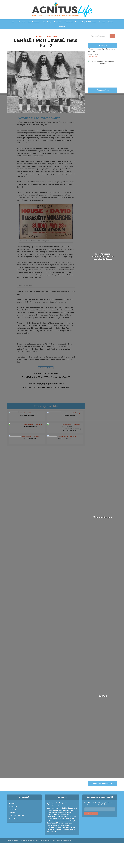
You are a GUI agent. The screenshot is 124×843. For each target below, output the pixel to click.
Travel (110, 22)
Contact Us (12, 809)
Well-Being (46, 22)
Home (13, 22)
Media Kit (12, 813)
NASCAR (103, 696)
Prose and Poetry (71, 22)
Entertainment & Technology (46, 36)
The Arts (21, 22)
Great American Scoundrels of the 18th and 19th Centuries (103, 256)
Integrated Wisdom (88, 22)
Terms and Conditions (16, 816)
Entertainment (34, 22)
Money (62, 27)
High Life (58, 22)
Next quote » (92, 56)
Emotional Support (102, 517)
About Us (12, 803)
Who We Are (13, 806)
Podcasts (102, 22)
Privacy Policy (13, 819)
